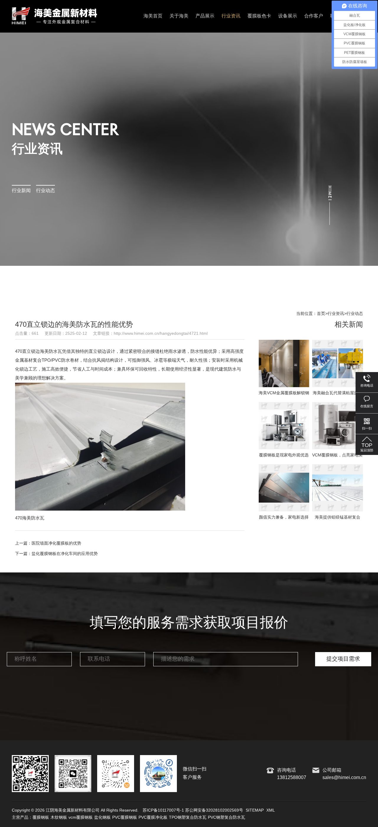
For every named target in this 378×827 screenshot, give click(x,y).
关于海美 (179, 16)
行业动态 (45, 190)
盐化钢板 (102, 817)
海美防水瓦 (51, 351)
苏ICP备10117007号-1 (163, 810)
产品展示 (204, 16)
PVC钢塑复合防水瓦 (226, 817)
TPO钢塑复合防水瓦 (187, 817)
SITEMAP (255, 810)
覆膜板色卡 (259, 16)
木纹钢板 (58, 817)
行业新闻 (21, 190)
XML (270, 810)
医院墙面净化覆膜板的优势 (56, 543)
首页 (321, 314)
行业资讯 (230, 16)
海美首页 (153, 16)
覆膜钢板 (40, 817)
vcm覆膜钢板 (81, 817)
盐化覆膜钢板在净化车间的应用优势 (65, 554)
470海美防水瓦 (29, 518)
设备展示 (287, 16)
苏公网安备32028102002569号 (214, 810)
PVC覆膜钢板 (124, 817)
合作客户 (313, 16)
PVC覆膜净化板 (153, 817)
